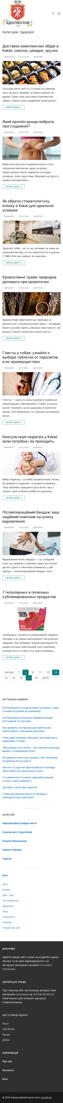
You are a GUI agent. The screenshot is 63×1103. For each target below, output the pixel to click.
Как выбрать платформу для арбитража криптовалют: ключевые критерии (26, 729)
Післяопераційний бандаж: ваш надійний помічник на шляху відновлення (30, 516)
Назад (9, 672)
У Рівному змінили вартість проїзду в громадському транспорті (24, 795)
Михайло (9, 57)
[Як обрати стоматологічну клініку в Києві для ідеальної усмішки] (31, 232)
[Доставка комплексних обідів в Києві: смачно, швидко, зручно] (31, 72)
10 (32, 672)
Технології (8, 916)
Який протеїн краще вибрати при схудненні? (28, 123)
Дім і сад (7, 895)
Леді (5, 911)
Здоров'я (38, 57)
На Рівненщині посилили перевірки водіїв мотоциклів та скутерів (27, 719)
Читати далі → (13, 107)
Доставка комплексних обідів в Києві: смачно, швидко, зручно (30, 48)
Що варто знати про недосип (19, 787)
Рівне (5, 1023)
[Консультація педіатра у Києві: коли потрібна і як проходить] (31, 463)
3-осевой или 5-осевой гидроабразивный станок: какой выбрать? (27, 779)
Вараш (6, 1034)
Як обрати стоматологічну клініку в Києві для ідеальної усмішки (28, 205)
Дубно (6, 1039)
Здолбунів (8, 1028)
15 (13, 677)
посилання (22, 994)
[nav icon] (59, 13)
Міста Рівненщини (15, 1015)
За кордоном (10, 900)
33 (36, 677)
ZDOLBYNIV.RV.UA (43, 994)
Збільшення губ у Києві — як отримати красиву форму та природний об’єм (31, 749)
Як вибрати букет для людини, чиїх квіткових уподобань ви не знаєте (30, 759)
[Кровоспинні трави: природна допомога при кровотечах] (31, 303)
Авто (5, 884)
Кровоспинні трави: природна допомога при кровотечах (29, 279)
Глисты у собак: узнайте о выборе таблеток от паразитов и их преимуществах (30, 357)
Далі (46, 677)
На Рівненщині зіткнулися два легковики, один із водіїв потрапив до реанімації (30, 709)
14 (5, 677)
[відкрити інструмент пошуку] (53, 13)
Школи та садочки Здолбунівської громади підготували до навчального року (28, 769)
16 (21, 677)
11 (40, 672)
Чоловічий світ (11, 927)
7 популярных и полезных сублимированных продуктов (29, 594)
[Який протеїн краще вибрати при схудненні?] (31, 148)
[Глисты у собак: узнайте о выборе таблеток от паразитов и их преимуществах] (31, 383)
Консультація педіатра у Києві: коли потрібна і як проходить (30, 439)
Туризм (6, 922)
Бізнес (6, 889)
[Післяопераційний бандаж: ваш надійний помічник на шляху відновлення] (31, 543)
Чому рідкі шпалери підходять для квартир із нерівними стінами (29, 739)
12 (48, 672)
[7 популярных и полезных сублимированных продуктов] (31, 619)
